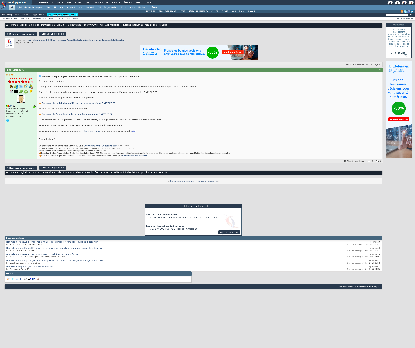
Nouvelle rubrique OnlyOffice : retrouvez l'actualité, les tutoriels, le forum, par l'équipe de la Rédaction (76, 40)
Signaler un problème (53, 33)
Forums (43, 2)
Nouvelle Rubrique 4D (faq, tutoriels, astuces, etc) (29, 267)
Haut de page (374, 287)
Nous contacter (346, 287)
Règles (76, 18)
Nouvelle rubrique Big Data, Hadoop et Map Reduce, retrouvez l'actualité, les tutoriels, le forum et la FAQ (56, 260)
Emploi (116, 2)
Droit (138, 2)
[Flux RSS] (402, 11)
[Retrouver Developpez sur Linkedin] (412, 11)
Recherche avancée (405, 18)
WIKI (234, 11)
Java (80, 7)
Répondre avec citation (355, 161)
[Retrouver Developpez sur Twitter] (405, 11)
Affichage (374, 64)
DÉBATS (225, 11)
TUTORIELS (151, 11)
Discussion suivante (206, 181)
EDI (99, 7)
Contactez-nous (91, 131)
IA (55, 7)
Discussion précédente (182, 181)
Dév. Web (90, 7)
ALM (61, 7)
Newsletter (101, 2)
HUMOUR (251, 11)
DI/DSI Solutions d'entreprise (30, 7)
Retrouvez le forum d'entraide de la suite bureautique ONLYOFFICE (77, 114)
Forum (12, 25)
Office (132, 7)
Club (148, 2)
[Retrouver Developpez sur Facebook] (408, 11)
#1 (380, 70)
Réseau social (38, 18)
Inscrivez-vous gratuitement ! (62, 15)
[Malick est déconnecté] (21, 99)
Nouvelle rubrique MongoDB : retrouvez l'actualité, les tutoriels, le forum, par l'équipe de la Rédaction (54, 248)
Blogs (77, 2)
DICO (241, 11)
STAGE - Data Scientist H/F (161, 214)
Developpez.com (92, 146)
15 (26, 116)
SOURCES (214, 11)
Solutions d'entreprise (42, 25)
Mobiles (141, 7)
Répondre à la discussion (21, 33)
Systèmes (152, 7)
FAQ (68, 2)
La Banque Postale (163, 229)
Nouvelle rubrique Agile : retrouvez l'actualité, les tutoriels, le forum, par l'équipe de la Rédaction (52, 242)
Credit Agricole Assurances (170, 217)
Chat (87, 2)
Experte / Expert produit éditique (165, 226)
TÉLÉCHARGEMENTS (198, 11)
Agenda (60, 18)
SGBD (123, 7)
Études (127, 2)
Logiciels (23, 25)
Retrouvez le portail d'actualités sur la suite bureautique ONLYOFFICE (78, 103)
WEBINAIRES (171, 11)
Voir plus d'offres (229, 232)
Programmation (111, 7)
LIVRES (183, 11)
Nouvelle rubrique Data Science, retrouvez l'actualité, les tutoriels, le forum (42, 254)
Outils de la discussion (356, 64)
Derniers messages (10, 18)
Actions (24, 18)
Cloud (48, 7)
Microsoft (71, 7)
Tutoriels (57, 2)
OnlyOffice (61, 25)
